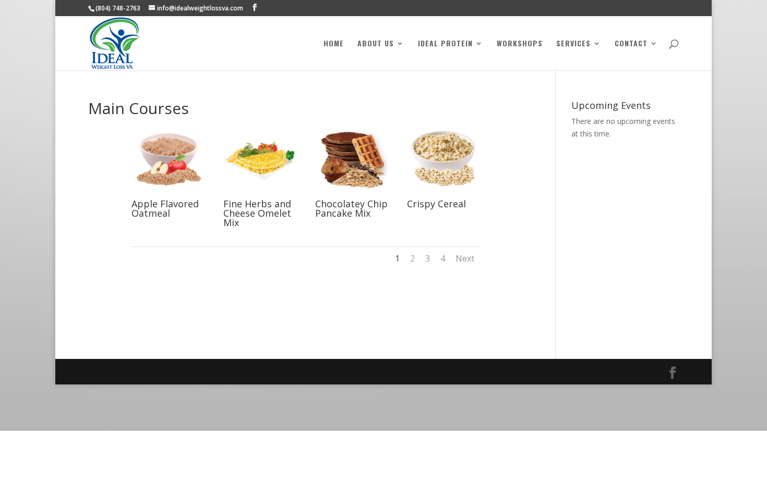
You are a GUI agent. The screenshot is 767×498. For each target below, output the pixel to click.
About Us (375, 44)
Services (573, 44)
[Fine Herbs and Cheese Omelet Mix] (259, 193)
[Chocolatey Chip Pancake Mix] (351, 193)
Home (333, 44)
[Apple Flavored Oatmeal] (167, 193)
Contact (631, 44)
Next (465, 258)
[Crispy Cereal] (443, 193)
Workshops (520, 44)
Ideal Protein (445, 44)
